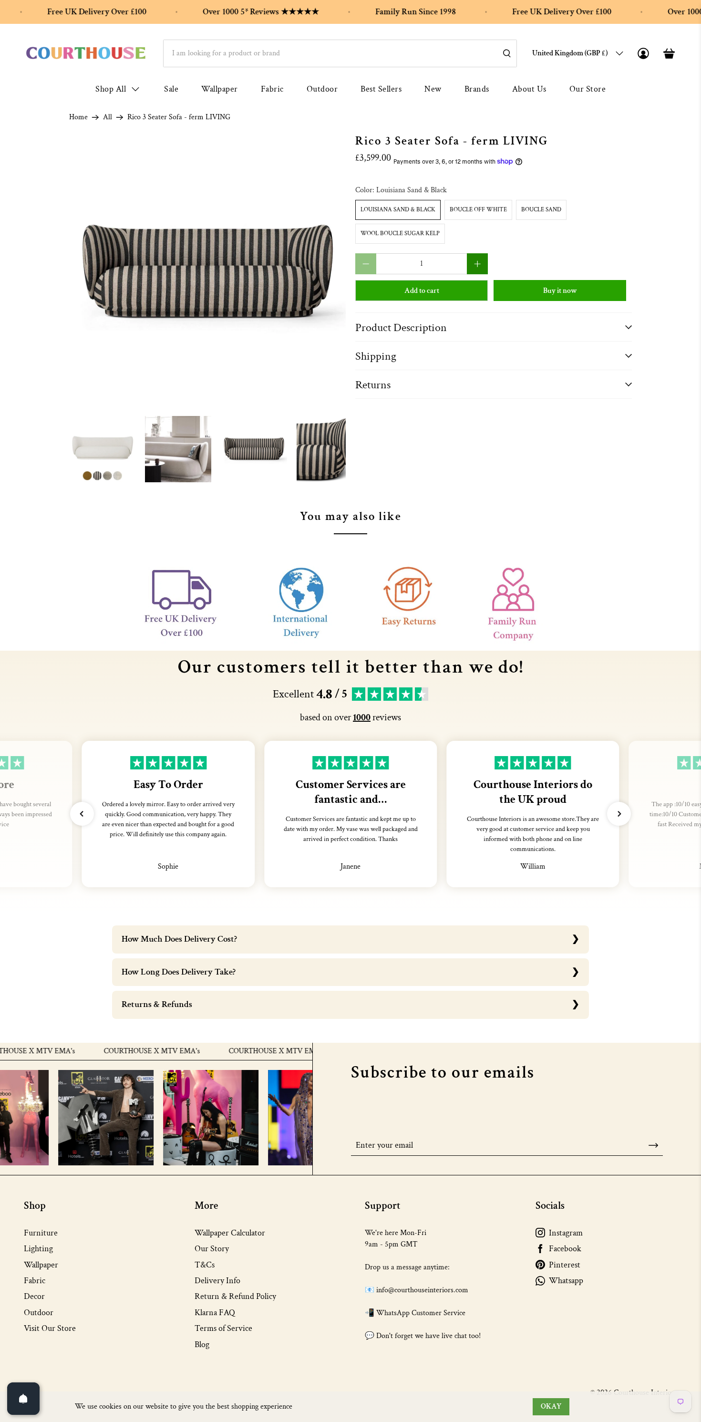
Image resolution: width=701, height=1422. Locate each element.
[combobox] (340, 53)
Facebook (565, 1248)
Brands (476, 88)
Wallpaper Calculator (230, 1232)
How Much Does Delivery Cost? (179, 939)
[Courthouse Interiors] (86, 53)
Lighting (38, 1248)
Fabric (272, 88)
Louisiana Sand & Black (398, 210)
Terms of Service (223, 1328)
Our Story (212, 1248)
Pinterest (564, 1264)
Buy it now (560, 291)
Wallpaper (219, 88)
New (433, 88)
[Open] (23, 1398)
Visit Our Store (50, 1328)
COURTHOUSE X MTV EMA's (127, 1051)
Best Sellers (381, 88)
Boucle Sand (541, 210)
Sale (171, 88)
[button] (82, 814)
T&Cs (205, 1264)
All (107, 117)
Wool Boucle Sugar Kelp (400, 233)
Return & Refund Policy (235, 1296)
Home (78, 117)
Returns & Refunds (157, 1004)
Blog (202, 1344)
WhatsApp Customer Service (420, 1313)
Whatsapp (566, 1280)
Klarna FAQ (215, 1312)
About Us (529, 88)
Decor (34, 1296)
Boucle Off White (478, 210)
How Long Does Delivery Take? (179, 972)
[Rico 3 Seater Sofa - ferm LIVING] (207, 273)
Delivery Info (217, 1280)
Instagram (566, 1232)
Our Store (587, 88)
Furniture (41, 1232)
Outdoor (322, 88)
